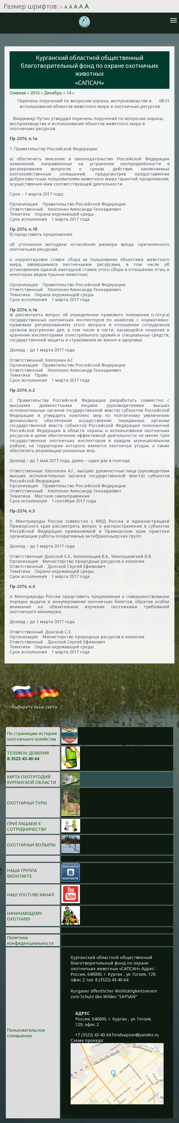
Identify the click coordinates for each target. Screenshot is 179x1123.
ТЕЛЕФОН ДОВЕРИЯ (28, 753)
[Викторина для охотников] (69, 742)
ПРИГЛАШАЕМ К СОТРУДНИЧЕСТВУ (26, 826)
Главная (18, 93)
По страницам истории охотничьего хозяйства (32, 736)
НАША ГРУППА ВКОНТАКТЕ (22, 873)
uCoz (66, 1115)
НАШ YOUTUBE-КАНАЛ (30, 894)
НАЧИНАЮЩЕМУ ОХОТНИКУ (24, 916)
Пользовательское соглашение (26, 1032)
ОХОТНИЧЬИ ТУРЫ (27, 803)
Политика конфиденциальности (30, 940)
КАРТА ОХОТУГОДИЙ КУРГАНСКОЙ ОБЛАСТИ (31, 779)
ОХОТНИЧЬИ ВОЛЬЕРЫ (31, 845)
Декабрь (53, 93)
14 (68, 93)
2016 (35, 93)
